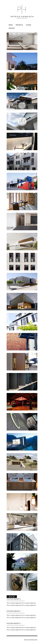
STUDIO (28, 25)
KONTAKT (12, 28)
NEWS (11, 25)
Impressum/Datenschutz (30, 640)
